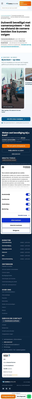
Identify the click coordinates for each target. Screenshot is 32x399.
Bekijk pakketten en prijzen (16, 150)
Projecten (4, 298)
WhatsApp (7, 347)
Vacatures (4, 313)
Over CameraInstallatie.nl (8, 292)
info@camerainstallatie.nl (11, 344)
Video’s (4, 307)
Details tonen (22, 215)
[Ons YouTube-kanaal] (3, 388)
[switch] (28, 199)
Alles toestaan (16, 220)
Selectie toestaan (16, 225)
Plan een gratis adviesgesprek (16, 146)
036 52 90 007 (16, 154)
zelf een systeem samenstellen (13, 139)
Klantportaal (5, 328)
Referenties (5, 301)
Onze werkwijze (6, 295)
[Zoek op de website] (29, 8)
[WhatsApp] (29, 396)
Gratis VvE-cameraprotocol (9, 284)
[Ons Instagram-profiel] (6, 388)
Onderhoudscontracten (8, 331)
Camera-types (6, 272)
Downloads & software (12, 321)
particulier (27, 242)
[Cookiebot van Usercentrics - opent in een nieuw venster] (23, 167)
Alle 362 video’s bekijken (15, 119)
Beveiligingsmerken (7, 275)
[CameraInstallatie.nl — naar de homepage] (12, 4)
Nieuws (4, 310)
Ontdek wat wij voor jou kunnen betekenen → (16, 46)
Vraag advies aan (8, 396)
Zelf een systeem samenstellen (10, 269)
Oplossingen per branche (8, 278)
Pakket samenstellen (23, 3)
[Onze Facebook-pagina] (10, 388)
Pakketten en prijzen (7, 266)
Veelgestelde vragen (7, 334)
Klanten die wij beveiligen (8, 304)
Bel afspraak (21, 396)
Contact (4, 325)
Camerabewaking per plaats (9, 281)
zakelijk (22, 242)
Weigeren (16, 230)
